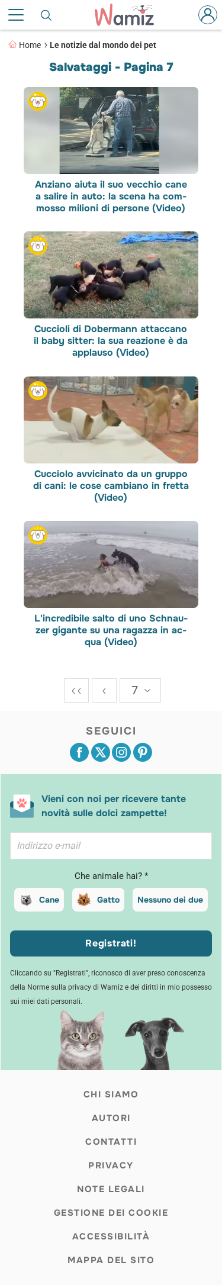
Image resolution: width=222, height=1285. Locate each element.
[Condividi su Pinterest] (142, 752)
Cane (49, 899)
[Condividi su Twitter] (100, 752)
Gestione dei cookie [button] (111, 1213)
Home (30, 45)
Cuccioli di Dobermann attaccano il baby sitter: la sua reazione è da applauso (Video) (111, 341)
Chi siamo (111, 1094)
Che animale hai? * (111, 876)
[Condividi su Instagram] (121, 752)
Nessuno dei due (170, 899)
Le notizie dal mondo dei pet (103, 45)
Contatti (111, 1142)
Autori (111, 1118)
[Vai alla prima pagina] (76, 690)
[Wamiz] (130, 15)
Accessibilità (111, 1236)
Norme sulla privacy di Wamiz (75, 987)
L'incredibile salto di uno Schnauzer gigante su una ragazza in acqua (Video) (111, 631)
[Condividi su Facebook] (79, 752)
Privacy (111, 1165)
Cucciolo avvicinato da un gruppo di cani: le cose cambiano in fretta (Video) (111, 486)
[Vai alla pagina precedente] (104, 690)
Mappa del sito (111, 1260)
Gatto (108, 899)
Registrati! (111, 943)
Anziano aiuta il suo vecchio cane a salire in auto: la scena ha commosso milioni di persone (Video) (111, 196)
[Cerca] (47, 14)
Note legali (111, 1189)
